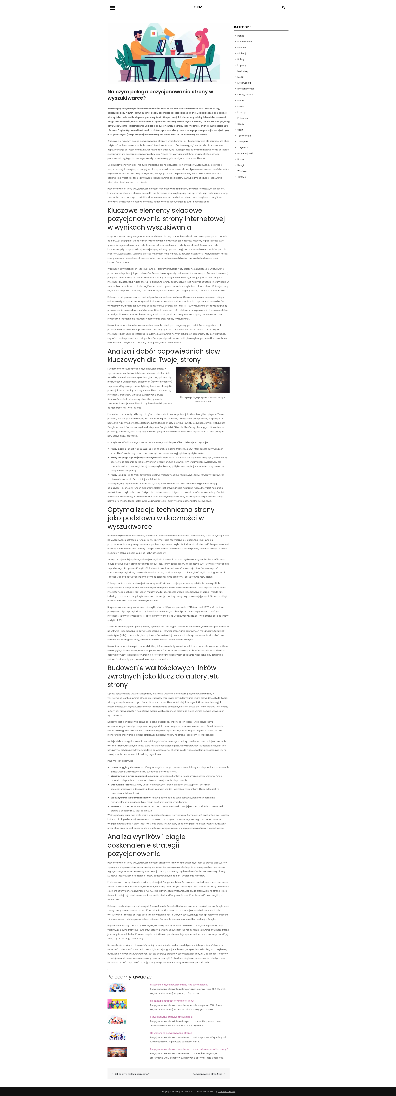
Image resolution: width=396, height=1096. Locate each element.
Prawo (240, 106)
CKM (198, 7)
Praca (240, 100)
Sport (240, 129)
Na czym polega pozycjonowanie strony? (172, 1000)
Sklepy (240, 124)
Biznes (240, 35)
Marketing (242, 71)
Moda (240, 76)
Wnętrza (242, 171)
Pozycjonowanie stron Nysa (207, 1074)
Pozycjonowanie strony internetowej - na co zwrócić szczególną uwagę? (189, 1049)
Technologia (244, 135)
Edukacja (242, 53)
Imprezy (241, 65)
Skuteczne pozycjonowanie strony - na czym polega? (179, 984)
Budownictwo (244, 41)
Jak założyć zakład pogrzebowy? (132, 1074)
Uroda (240, 159)
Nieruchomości (245, 88)
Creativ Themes (226, 1091)
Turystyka (242, 147)
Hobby (240, 59)
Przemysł (242, 112)
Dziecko (241, 47)
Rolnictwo (242, 118)
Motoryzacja (244, 82)
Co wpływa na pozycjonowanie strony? (171, 1033)
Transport (242, 141)
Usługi (240, 165)
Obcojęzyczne (245, 94)
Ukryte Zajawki (245, 153)
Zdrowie (241, 176)
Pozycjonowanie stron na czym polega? (171, 1016)
